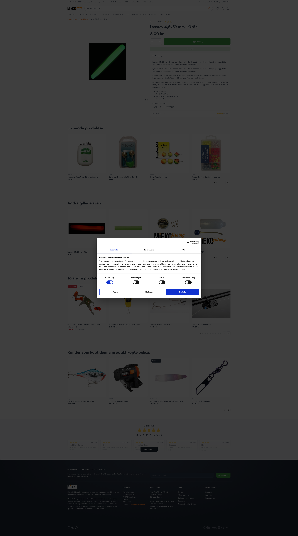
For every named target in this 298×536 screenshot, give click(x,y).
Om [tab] (183, 250)
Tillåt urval (149, 292)
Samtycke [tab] (114, 250)
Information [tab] (149, 250)
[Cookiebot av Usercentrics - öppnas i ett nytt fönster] (188, 242)
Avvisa (115, 292)
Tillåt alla (182, 292)
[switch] (136, 282)
